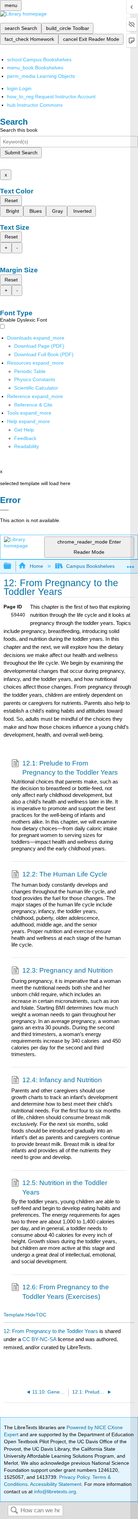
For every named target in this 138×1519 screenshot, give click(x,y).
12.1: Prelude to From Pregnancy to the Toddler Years (70, 768)
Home (36, 566)
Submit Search (21, 152)
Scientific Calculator (36, 388)
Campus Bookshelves (90, 566)
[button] (25, 438)
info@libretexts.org (54, 1491)
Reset (11, 200)
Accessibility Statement (55, 1484)
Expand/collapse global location (130, 564)
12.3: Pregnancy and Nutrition (67, 970)
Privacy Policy (74, 1477)
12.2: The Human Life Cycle (64, 874)
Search (14, 1510)
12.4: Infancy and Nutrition (62, 1080)
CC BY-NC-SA (40, 1339)
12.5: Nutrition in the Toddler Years (64, 1187)
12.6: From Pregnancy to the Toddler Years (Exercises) (65, 1291)
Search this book (19, 130)
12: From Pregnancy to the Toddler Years (51, 1331)
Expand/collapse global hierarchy (12, 566)
